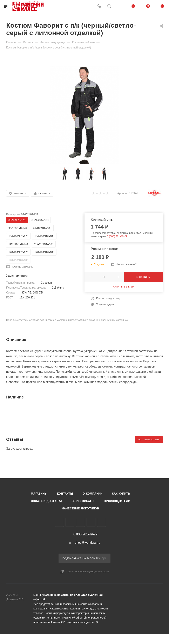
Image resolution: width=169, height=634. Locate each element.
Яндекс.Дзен (101, 522)
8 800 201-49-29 (85, 534)
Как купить (121, 493)
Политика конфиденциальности (88, 571)
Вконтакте (59, 522)
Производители (117, 501)
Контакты (65, 493)
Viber (80, 522)
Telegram (70, 522)
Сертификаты (83, 501)
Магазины (39, 493)
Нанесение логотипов (80, 508)
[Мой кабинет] (119, 6)
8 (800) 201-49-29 (117, 236)
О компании (92, 493)
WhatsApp (91, 522)
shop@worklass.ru (87, 542)
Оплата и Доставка (46, 501)
